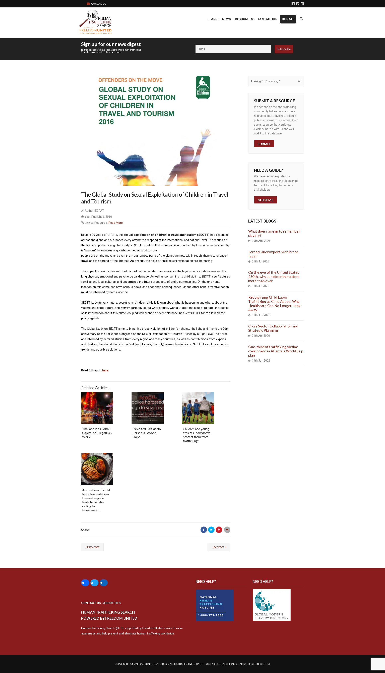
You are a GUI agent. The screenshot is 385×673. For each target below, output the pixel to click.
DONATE (288, 19)
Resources (244, 19)
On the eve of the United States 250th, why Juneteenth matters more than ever (274, 276)
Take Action (268, 19)
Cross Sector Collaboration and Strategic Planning (273, 328)
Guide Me (265, 200)
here (105, 370)
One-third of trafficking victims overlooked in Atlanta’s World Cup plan (275, 351)
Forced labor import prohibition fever (273, 254)
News (226, 19)
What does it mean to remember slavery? (274, 233)
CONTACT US (91, 603)
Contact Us (98, 3)
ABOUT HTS (112, 603)
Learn (213, 19)
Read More (115, 223)
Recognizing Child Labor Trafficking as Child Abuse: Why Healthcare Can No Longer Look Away (274, 303)
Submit (264, 144)
